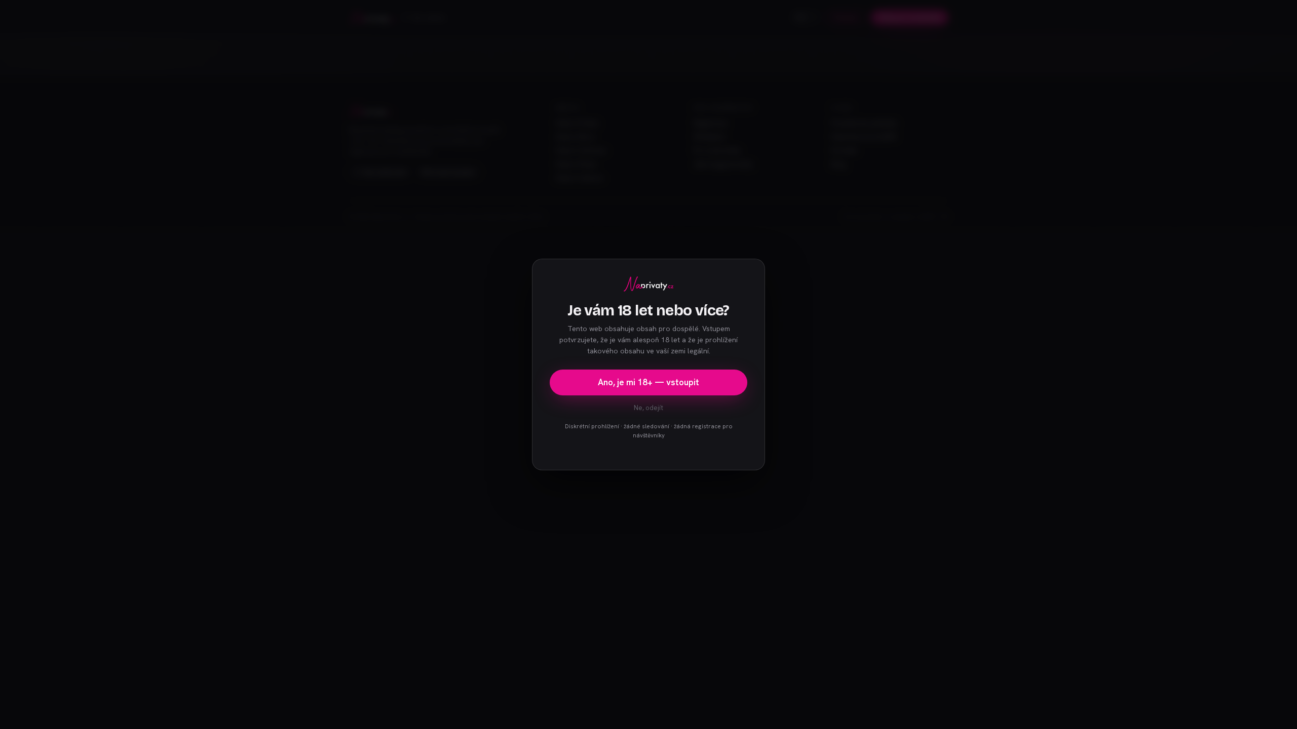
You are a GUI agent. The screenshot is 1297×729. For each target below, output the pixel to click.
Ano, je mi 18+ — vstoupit (648, 382)
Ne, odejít (648, 407)
